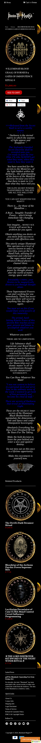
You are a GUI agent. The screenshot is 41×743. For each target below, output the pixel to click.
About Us (8, 698)
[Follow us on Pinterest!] (15, 724)
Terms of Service (11, 709)
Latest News (9, 672)
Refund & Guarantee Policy (14, 712)
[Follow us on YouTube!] (24, 724)
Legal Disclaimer (11, 706)
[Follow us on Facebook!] (7, 724)
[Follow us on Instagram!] (19, 724)
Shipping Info (9, 704)
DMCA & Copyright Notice (14, 714)
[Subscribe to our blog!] (28, 724)
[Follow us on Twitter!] (11, 724)
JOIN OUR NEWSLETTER (30, 739)
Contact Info (9, 701)
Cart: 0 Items (31, 2)
